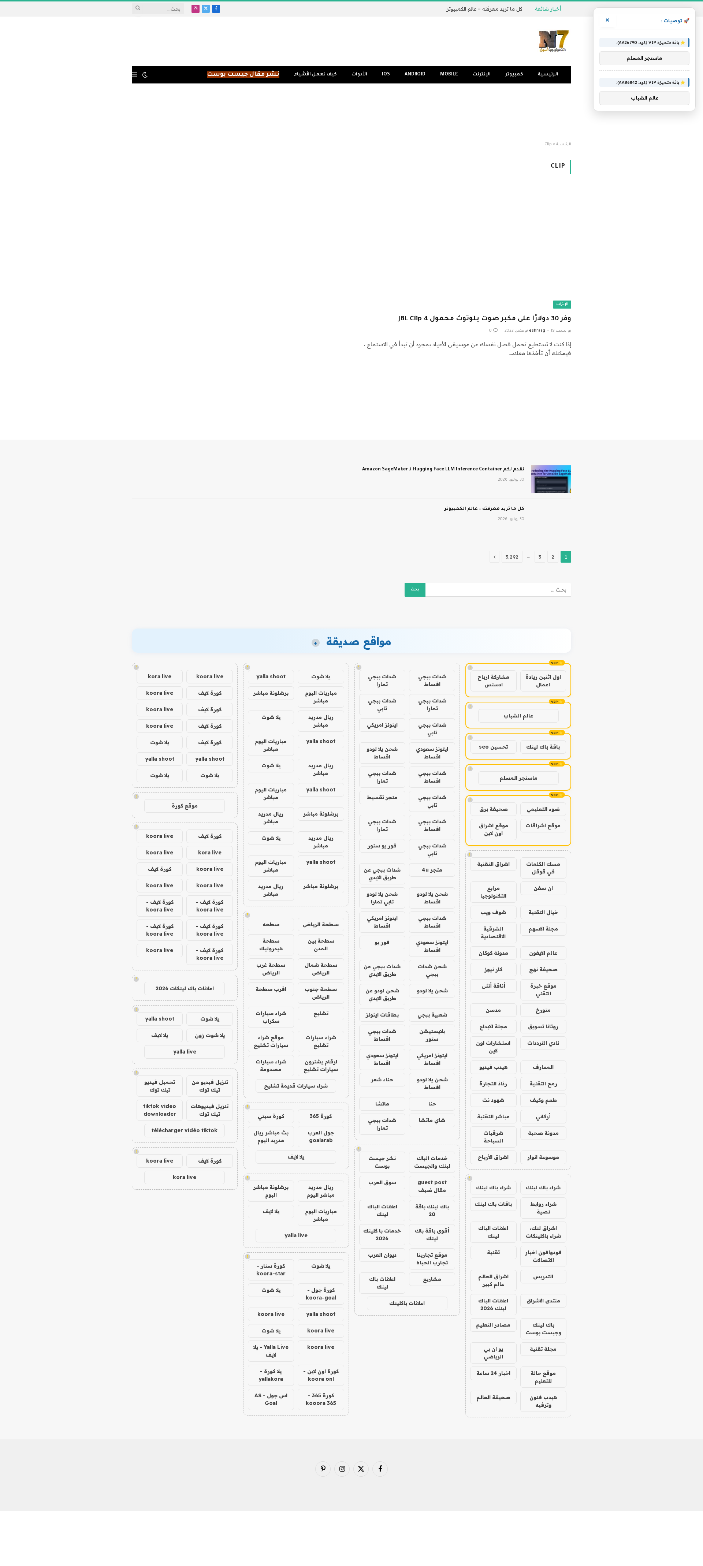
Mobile (449, 74)
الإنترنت (482, 74)
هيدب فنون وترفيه (543, 1401)
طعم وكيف (543, 1100)
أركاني (543, 1116)
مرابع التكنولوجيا (493, 892)
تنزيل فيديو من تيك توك (209, 1086)
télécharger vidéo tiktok (184, 1130)
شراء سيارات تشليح (320, 1041)
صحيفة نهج (543, 969)
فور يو (382, 942)
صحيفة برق (493, 809)
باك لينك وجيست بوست (543, 1328)
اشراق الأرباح (493, 1157)
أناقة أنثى (493, 986)
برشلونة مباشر (271, 693)
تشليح (320, 1013)
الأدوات (359, 74)
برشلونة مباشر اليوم (271, 1191)
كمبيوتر (514, 74)
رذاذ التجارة (493, 1083)
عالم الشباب (518, 715)
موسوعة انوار (543, 1157)
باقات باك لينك (493, 1204)
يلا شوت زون (210, 1035)
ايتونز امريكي (382, 725)
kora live (159, 676)
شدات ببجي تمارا (382, 680)
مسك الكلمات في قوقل (543, 868)
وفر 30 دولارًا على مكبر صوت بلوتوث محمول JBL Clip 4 (484, 319)
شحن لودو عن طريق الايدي (382, 994)
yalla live (296, 1235)
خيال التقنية (543, 912)
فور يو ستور (382, 845)
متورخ (543, 1010)
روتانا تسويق (543, 1026)
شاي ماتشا (432, 1120)
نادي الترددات (543, 1043)
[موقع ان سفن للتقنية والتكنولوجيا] (554, 41)
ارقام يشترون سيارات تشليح (321, 1065)
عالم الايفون (543, 953)
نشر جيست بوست (382, 1162)
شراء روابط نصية (543, 1208)
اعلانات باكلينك (407, 1303)
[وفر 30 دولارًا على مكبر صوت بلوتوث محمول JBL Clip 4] (464, 248)
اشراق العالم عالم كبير (493, 1280)
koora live (270, 1314)
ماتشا (382, 1103)
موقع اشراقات (543, 825)
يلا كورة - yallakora (270, 1375)
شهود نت (493, 1100)
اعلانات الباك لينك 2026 (493, 1304)
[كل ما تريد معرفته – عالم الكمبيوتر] (551, 519)
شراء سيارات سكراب (271, 1017)
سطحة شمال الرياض (321, 969)
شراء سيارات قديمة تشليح (296, 1085)
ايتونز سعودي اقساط (432, 753)
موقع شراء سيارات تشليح (271, 1041)
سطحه (271, 924)
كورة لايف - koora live (209, 906)
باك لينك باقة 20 (432, 1210)
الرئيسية (548, 74)
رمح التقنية (543, 1083)
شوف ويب (493, 912)
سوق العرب (382, 1182)
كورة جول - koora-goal (321, 1294)
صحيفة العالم (493, 1397)
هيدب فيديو (493, 1067)
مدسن (493, 1010)
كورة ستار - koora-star (271, 1270)
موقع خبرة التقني (543, 990)
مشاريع (432, 1279)
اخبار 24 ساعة (493, 1373)
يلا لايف (295, 1156)
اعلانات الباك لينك (493, 1232)
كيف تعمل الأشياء (315, 74)
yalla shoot (271, 676)
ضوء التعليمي (543, 809)
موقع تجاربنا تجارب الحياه (432, 1259)
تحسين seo (493, 746)
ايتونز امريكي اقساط (382, 922)
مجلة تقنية (543, 1349)
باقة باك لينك (543, 746)
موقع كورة (185, 805)
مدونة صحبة (543, 1133)
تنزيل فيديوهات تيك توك (209, 1110)
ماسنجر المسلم (518, 778)
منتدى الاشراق (543, 1300)
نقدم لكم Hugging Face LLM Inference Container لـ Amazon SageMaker (443, 469)
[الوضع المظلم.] (145, 75)
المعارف (543, 1067)
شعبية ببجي (432, 1014)
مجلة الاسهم (543, 928)
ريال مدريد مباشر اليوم (321, 1191)
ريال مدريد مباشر (321, 721)
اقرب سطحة (271, 989)
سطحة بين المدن (321, 944)
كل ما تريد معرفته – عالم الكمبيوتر (484, 8)
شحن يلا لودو (432, 990)
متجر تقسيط (382, 797)
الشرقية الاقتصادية (493, 932)
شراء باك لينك (543, 1187)
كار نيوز (493, 969)
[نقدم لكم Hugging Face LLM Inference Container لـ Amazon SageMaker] (551, 479)
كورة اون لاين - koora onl (321, 1375)
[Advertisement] (351, 112)
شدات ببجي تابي (382, 704)
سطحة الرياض (321, 924)
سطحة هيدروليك (271, 944)
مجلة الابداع (493, 1026)
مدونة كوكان (493, 953)
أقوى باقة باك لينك (432, 1234)
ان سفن (543, 888)
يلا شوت (320, 676)
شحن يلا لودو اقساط (382, 753)
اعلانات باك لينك (382, 1283)
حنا (432, 1103)
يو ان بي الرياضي (493, 1353)
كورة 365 (321, 1116)
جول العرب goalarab (321, 1136)
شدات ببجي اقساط (432, 680)
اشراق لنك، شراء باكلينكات (543, 1232)
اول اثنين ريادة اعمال (543, 681)
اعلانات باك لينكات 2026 (185, 988)
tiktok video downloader (159, 1110)
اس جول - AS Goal (270, 1399)
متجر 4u (432, 869)
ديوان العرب (382, 1255)
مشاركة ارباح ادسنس (493, 681)
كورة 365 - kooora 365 (321, 1399)
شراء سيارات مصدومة (271, 1065)
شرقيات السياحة (493, 1137)
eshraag (537, 331)
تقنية (493, 1252)
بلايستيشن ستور (432, 1035)
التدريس (543, 1276)
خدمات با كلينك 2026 (382, 1234)
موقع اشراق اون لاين (493, 829)
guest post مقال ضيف (432, 1186)
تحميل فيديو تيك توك (159, 1086)
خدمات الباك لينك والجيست (432, 1162)
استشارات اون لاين (493, 1047)
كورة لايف (210, 693)
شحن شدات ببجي (432, 970)
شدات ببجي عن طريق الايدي (382, 873)
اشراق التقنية (493, 864)
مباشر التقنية (493, 1116)
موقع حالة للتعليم (543, 1377)
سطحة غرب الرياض (270, 969)
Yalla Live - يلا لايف (271, 1351)
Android (415, 74)
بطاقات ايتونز (382, 1014)
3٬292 (512, 557)
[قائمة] (134, 75)
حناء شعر (382, 1079)
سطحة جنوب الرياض (321, 993)
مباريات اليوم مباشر (321, 697)
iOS (386, 74)
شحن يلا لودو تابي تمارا (382, 898)
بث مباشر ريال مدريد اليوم (271, 1136)
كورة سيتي (271, 1116)
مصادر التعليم (493, 1324)
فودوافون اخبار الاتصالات (543, 1256)
